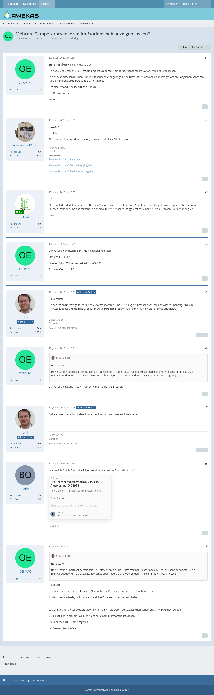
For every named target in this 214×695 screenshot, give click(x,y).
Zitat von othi (63, 357)
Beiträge (14, 89)
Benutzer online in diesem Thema (27, 657)
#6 (206, 348)
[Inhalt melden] (205, 106)
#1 (206, 57)
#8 (206, 463)
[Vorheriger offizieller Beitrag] (205, 450)
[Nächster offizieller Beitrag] (205, 335)
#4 (206, 244)
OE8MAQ (24, 38)
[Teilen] (208, 47)
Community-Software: (107, 690)
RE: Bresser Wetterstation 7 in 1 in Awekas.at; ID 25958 (74, 484)
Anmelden (172, 3)
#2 (206, 120)
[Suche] (205, 4)
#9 (206, 546)
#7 (206, 407)
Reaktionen (15, 151)
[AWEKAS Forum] (107, 14)
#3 (206, 192)
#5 (206, 292)
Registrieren (190, 3)
